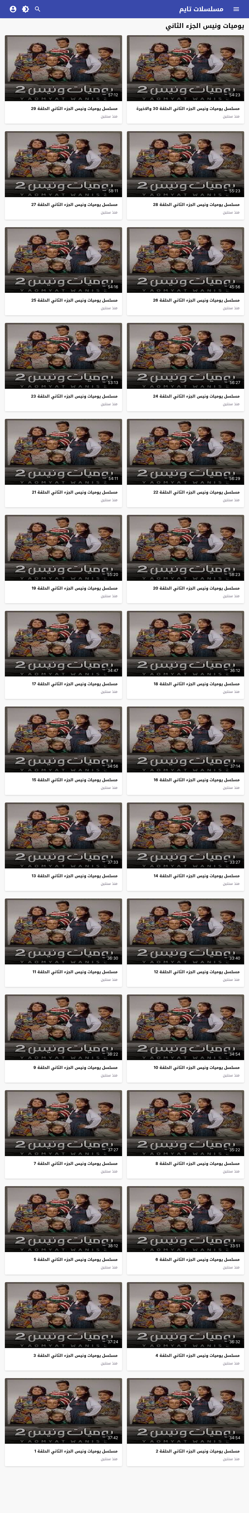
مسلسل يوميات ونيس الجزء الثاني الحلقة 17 (75, 684)
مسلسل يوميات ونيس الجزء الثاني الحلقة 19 (75, 588)
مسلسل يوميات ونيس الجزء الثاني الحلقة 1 (76, 1451)
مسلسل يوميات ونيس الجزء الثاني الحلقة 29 (74, 108)
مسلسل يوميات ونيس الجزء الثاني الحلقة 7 (76, 1163)
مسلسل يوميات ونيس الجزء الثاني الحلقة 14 (197, 876)
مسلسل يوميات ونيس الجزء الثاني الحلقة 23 (74, 396)
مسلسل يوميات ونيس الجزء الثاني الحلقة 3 (75, 1355)
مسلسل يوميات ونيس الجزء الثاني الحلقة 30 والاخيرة (188, 108)
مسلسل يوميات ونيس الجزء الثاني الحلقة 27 (74, 204)
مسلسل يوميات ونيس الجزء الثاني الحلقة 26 (196, 300)
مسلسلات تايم (201, 9)
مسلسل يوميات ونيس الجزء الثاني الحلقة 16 (197, 780)
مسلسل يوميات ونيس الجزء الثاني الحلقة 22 (196, 492)
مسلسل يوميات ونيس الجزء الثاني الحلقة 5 (76, 1259)
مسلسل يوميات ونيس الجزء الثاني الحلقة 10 (197, 1067)
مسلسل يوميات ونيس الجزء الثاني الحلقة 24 (196, 396)
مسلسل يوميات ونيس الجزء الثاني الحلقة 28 (196, 204)
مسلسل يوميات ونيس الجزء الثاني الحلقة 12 (197, 972)
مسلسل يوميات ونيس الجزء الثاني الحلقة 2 (198, 1451)
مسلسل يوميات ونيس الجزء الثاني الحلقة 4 (197, 1355)
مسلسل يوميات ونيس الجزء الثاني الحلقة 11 (75, 972)
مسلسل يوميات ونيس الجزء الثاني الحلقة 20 (196, 588)
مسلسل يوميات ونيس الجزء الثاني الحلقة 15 (75, 780)
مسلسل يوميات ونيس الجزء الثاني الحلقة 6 (197, 1259)
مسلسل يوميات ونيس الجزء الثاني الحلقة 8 (197, 1163)
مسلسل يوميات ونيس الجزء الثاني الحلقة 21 (75, 492)
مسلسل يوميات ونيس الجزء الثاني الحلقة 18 (197, 684)
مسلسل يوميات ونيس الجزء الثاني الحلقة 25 (74, 300)
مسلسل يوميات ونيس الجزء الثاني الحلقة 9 (75, 1067)
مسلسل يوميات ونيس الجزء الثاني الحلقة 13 (75, 876)
